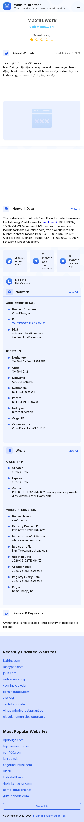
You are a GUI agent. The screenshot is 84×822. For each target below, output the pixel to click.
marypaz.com (13, 667)
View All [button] (75, 208)
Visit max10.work (42, 27)
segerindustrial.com (17, 765)
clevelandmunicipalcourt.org (24, 717)
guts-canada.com (16, 796)
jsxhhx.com (11, 661)
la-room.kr (11, 759)
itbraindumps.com (16, 692)
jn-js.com (9, 673)
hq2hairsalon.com (16, 746)
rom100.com (12, 752)
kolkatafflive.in (13, 777)
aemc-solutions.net (17, 790)
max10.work (50, 222)
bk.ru (7, 771)
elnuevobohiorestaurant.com (24, 710)
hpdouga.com (13, 740)
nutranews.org (14, 679)
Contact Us (42, 806)
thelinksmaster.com (17, 783)
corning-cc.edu (14, 685)
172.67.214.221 (37, 323)
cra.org (8, 698)
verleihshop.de (14, 704)
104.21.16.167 (19, 323)
